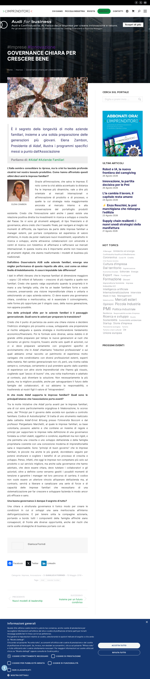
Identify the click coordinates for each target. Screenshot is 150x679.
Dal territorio (112, 268)
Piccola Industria (127, 304)
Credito (130, 258)
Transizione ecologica (111, 327)
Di (54, 575)
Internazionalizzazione (116, 292)
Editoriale (125, 271)
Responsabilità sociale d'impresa (126, 313)
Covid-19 (122, 258)
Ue (124, 329)
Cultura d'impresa (115, 264)
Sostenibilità (110, 320)
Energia (134, 271)
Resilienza (107, 313)
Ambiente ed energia (123, 251)
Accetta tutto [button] (119, 645)
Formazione (112, 279)
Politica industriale (123, 309)
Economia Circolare (110, 272)
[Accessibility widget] (4, 668)
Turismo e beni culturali (112, 330)
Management (124, 295)
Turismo (125, 327)
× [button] (147, 622)
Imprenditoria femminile (113, 283)
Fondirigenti (126, 275)
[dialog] (75, 649)
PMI (107, 308)
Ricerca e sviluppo (116, 316)
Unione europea (112, 332)
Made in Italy (109, 296)
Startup (107, 323)
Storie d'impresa (122, 323)
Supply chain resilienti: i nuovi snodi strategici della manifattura (122, 224)
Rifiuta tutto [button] (119, 652)
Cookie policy (53, 651)
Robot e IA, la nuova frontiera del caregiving (119, 170)
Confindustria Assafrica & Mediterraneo (119, 254)
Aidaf (43, 580)
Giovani (126, 279)
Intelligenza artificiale (115, 289)
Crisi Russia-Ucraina (110, 261)
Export (107, 275)
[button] (50, 675)
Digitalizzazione (129, 268)
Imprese (25, 575)
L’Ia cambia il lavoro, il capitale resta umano (118, 195)
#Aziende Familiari (51, 160)
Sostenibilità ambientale (130, 320)
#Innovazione (41, 47)
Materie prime (108, 300)
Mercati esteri (126, 299)
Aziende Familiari (53, 580)
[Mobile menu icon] (145, 11)
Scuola (132, 317)
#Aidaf (33, 160)
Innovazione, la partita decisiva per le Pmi (118, 183)
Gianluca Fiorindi (36, 544)
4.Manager (107, 251)
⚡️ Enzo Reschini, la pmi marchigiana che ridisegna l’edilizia (121, 209)
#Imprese (17, 47)
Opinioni (108, 304)
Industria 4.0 (109, 286)
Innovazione (35, 575)
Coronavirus (110, 257)
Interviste (136, 292)
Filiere (116, 275)
